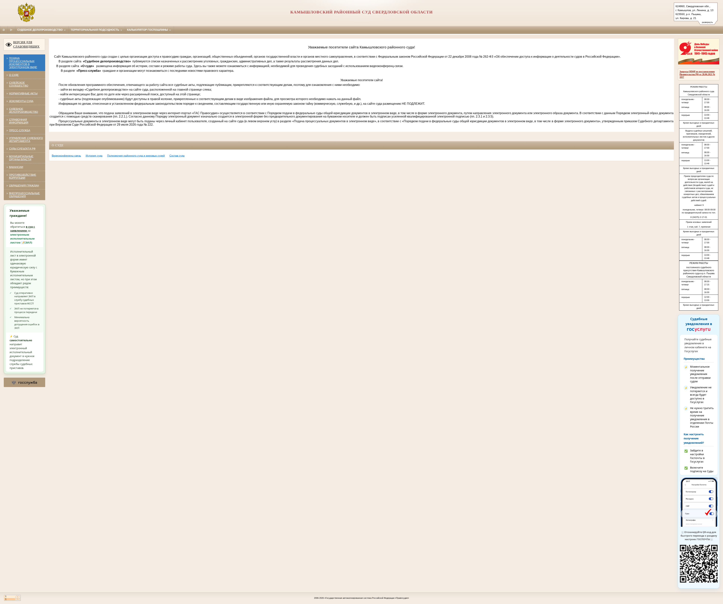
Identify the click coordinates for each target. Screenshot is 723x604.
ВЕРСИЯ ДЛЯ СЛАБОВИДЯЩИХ (26, 44)
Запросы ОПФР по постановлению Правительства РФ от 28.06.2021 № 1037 (697, 74)
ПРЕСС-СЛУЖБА (19, 130)
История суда (94, 155)
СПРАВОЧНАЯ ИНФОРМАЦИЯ (18, 121)
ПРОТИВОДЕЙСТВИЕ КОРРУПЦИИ (22, 176)
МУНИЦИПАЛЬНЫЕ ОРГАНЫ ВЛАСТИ (21, 158)
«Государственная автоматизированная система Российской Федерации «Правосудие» (366, 598)
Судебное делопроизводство (40, 29)
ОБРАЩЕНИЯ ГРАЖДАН (24, 185)
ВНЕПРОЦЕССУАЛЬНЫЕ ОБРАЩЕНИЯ (24, 195)
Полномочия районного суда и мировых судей (136, 155)
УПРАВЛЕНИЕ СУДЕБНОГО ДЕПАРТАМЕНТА (26, 140)
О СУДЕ (14, 74)
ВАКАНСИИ (16, 167)
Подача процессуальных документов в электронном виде (23, 63)
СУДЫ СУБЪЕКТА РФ (22, 148)
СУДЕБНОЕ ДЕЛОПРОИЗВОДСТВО (23, 110)
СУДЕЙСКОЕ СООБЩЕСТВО (18, 84)
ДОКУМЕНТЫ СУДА (21, 101)
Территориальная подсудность (95, 29)
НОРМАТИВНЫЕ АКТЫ (23, 93)
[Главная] (4, 30)
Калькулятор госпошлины (148, 29)
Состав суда (177, 155)
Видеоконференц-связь (66, 155)
